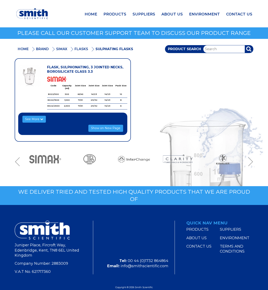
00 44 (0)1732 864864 (148, 260)
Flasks (81, 49)
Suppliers (144, 14)
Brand (42, 49)
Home (91, 14)
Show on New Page (105, 128)
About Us (172, 14)
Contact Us (239, 14)
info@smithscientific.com (144, 266)
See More (32, 119)
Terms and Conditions (232, 249)
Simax (61, 49)
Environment (204, 14)
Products (114, 14)
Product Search (184, 49)
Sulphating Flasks (114, 49)
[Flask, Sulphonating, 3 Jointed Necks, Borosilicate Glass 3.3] (29, 76)
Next (249, 161)
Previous (19, 161)
